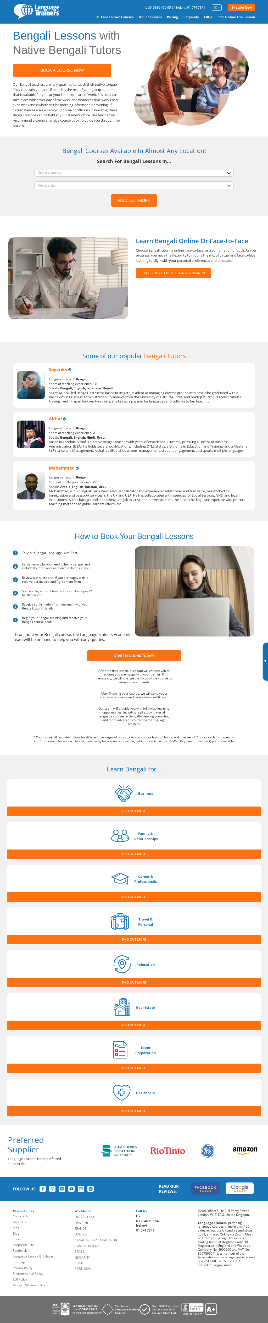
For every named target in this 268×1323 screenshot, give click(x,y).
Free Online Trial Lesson (236, 17)
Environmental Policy (28, 1273)
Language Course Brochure (33, 1256)
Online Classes (150, 17)
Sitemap (19, 1262)
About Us (19, 1222)
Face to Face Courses (117, 17)
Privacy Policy (22, 1268)
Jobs (16, 1228)
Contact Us (21, 1216)
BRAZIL (80, 1251)
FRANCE (80, 1228)
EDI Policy (20, 1279)
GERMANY (82, 1257)
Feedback (20, 1250)
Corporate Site (23, 1245)
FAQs (208, 17)
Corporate (191, 17)
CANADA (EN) (85, 1240)
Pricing (172, 17)
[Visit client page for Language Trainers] (160, 1309)
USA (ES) (81, 1234)
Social (17, 1239)
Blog (16, 1233)
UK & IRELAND (85, 1217)
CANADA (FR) (107, 1240)
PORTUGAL (83, 1268)
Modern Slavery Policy (29, 1285)
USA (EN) (81, 1223)
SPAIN (79, 1263)
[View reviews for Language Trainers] (198, 1309)
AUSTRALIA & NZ (87, 1246)
